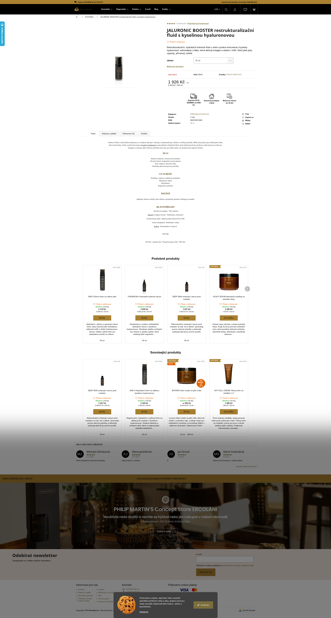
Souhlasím (205, 605)
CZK (216, 9)
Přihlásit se (206, 572)
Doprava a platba (84, 593)
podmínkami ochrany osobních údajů (238, 565)
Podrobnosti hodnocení (198, 23)
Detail (102, 318)
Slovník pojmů (103, 599)
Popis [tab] (93, 134)
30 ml (192, 123)
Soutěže (101, 590)
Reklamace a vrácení (106, 593)
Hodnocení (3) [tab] (128, 134)
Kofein (156, 226)
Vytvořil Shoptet (248, 610)
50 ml (102, 340)
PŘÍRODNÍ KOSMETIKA (199, 114)
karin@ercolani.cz (132, 589)
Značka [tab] (144, 134)
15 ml (182, 434)
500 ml (190, 434)
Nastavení (144, 612)
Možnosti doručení (175, 66)
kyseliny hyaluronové (148, 145)
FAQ (100, 596)
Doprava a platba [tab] (109, 134)
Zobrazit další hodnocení (246, 466)
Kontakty (81, 590)
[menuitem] (106, 9)
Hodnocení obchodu (105, 602)
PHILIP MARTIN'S (234, 74)
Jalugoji (150, 215)
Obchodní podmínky (85, 596)
